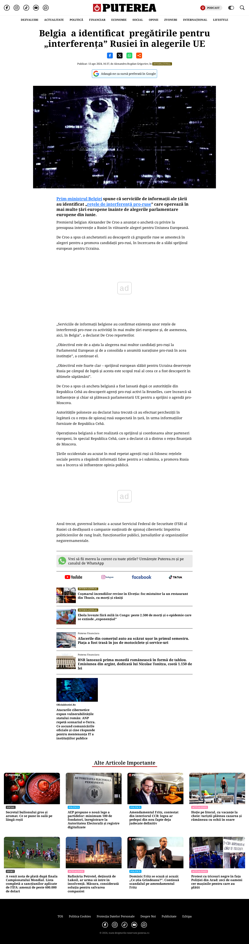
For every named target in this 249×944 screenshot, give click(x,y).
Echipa (187, 916)
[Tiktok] (26, 8)
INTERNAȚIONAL (195, 20)
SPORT (10, 871)
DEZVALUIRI (29, 20)
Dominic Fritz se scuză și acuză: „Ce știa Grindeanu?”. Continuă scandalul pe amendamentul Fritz (154, 881)
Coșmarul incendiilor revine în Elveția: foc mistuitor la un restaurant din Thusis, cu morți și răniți (133, 596)
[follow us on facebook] (141, 577)
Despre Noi (148, 916)
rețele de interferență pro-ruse (119, 204)
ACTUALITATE (54, 20)
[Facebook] (7, 8)
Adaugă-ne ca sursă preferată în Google (128, 74)
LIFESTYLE (220, 20)
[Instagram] (16, 8)
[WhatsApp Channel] (46, 8)
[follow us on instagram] (107, 577)
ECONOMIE (119, 20)
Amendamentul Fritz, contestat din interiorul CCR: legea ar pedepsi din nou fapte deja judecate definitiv (153, 817)
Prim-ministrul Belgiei (79, 198)
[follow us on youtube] (73, 577)
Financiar (97, 20)
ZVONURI (170, 20)
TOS (60, 916)
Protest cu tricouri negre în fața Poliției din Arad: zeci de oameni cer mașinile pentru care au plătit (216, 881)
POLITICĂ (76, 20)
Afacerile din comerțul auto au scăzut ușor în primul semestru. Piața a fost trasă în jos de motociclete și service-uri (133, 640)
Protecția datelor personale (116, 916)
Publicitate (169, 916)
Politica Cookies (80, 916)
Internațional (162, 63)
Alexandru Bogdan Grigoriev (131, 63)
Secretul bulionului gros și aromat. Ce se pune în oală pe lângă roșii (29, 816)
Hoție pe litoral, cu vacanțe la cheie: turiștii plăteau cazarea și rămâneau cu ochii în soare (216, 816)
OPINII (153, 20)
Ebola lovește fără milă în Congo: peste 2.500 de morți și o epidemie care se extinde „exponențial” (134, 617)
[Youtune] (36, 8)
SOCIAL (137, 20)
